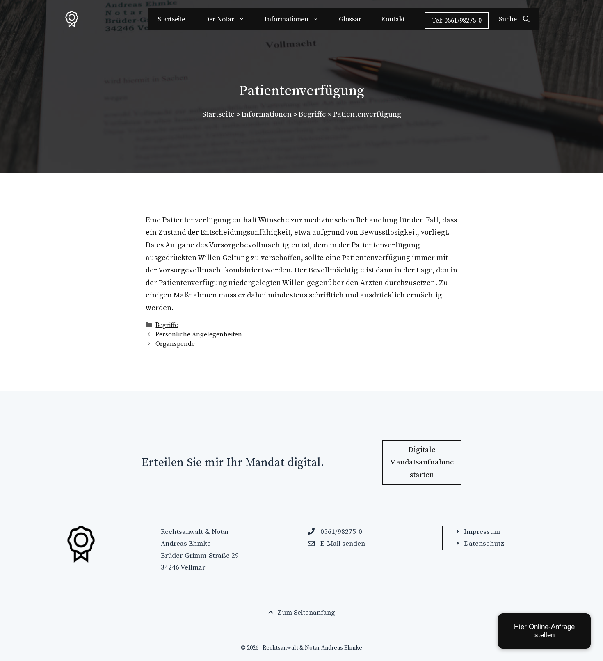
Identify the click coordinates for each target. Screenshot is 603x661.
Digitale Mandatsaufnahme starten (422, 462)
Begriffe (312, 114)
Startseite (171, 19)
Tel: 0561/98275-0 (457, 20)
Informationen (286, 19)
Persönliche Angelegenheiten (198, 335)
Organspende (175, 344)
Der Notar (219, 19)
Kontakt (393, 19)
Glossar (350, 19)
